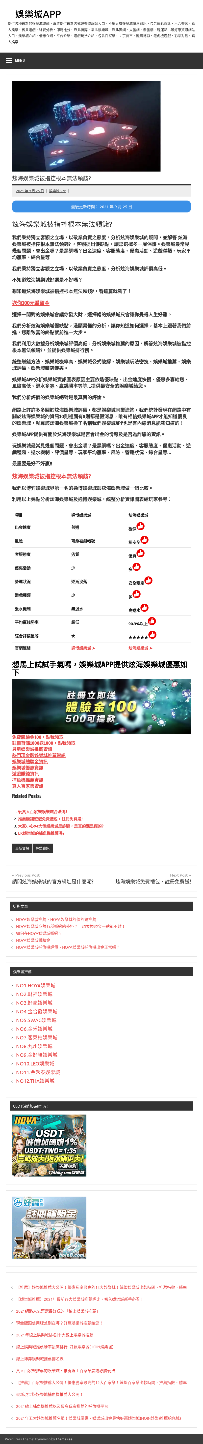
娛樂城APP (57, 190)
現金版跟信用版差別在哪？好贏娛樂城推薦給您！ (59, 1322)
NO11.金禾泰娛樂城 (38, 1072)
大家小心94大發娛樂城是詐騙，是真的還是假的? (60, 825)
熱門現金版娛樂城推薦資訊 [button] (39, 755)
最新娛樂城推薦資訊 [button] (32, 749)
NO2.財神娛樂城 (34, 994)
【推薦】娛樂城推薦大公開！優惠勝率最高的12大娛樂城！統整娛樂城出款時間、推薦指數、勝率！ (103, 1287)
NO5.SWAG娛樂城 (36, 1020)
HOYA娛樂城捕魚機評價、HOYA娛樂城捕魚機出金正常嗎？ (68, 946)
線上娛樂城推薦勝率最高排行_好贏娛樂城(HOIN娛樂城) (64, 1346)
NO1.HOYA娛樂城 (35, 985)
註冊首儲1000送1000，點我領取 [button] (44, 743)
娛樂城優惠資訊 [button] (27, 768)
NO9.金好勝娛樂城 (36, 1055)
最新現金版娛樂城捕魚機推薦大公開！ (49, 1394)
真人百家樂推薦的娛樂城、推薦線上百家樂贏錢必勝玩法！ (67, 1370)
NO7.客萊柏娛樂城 (36, 1037)
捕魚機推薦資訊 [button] (27, 780)
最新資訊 (22, 848)
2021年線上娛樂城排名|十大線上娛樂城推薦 (54, 1334)
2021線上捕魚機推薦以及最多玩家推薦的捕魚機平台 (62, 1406)
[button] (31, 303)
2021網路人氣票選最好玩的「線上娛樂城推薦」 (58, 1310)
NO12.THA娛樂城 (35, 1081)
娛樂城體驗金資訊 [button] (30, 761)
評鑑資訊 (43, 848)
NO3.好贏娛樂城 (34, 1003)
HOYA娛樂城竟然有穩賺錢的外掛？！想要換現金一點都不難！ (71, 926)
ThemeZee (64, 1439)
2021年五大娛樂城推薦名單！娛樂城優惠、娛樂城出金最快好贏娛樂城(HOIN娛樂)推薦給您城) (98, 1417)
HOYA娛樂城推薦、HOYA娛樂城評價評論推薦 (56, 919)
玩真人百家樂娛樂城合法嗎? (42, 811)
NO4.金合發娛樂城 (36, 1011)
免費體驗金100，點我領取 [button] (38, 737)
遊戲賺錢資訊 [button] (25, 773)
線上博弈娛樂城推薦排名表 (40, 1358)
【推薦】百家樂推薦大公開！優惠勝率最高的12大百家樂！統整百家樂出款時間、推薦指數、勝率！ (103, 1382)
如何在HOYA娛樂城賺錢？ (39, 933)
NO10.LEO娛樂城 (35, 1063)
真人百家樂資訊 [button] (27, 786)
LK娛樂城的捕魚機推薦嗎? (41, 833)
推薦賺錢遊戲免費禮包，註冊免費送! (50, 818)
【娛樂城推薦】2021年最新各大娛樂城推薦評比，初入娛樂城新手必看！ (80, 1299)
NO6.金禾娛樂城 (34, 1029)
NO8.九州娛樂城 (34, 1046)
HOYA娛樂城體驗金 (33, 940)
